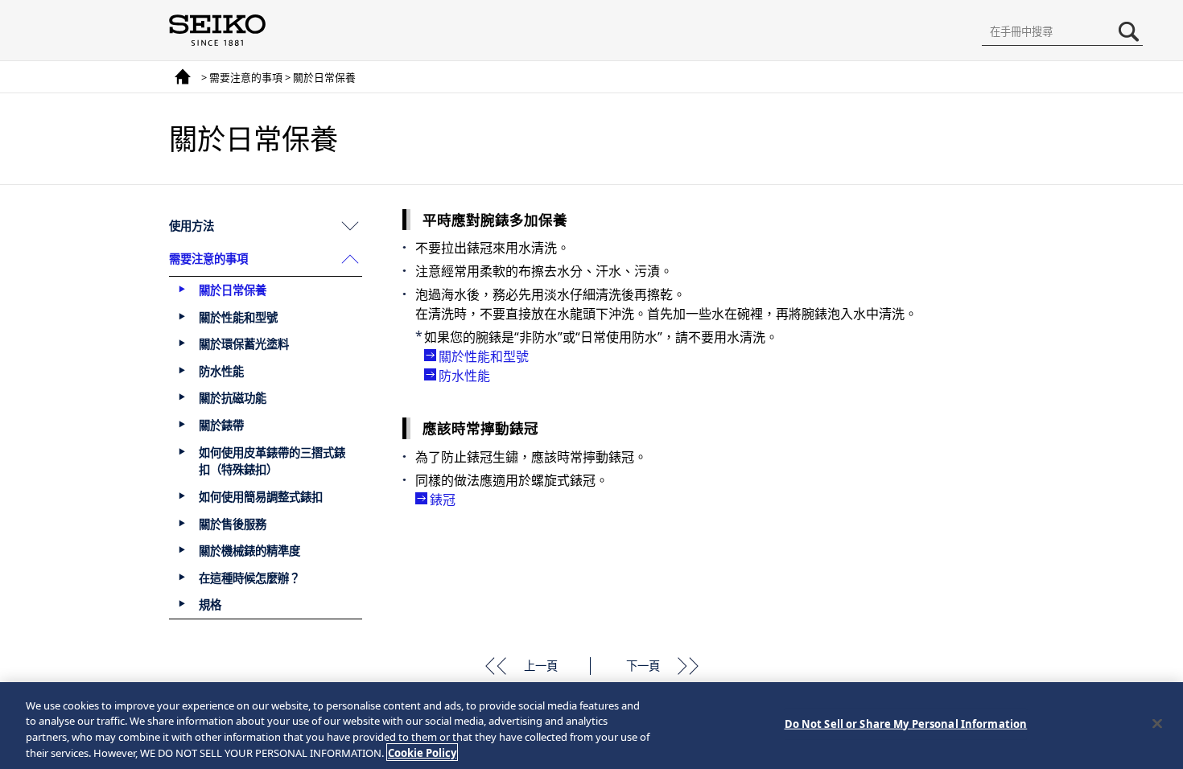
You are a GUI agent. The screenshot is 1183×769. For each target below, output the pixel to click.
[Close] (1157, 723)
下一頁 (643, 665)
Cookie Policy (422, 752)
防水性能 (464, 375)
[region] (591, 725)
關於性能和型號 (484, 356)
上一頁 (541, 665)
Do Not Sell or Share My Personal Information (906, 724)
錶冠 (442, 499)
